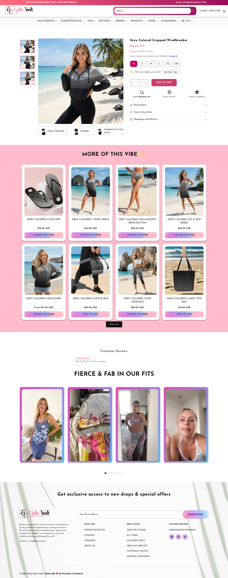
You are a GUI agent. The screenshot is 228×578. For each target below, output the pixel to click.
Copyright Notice (137, 551)
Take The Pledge (136, 530)
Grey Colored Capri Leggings (137, 300)
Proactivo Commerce (72, 573)
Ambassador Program (182, 530)
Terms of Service (137, 546)
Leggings (89, 541)
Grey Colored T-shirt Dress (90, 219)
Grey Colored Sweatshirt (43, 298)
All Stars (132, 535)
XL (168, 64)
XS (133, 64)
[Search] (193, 11)
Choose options (43, 235)
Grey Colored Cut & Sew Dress (184, 221)
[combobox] (152, 11)
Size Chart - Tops (170, 72)
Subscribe (195, 514)
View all (114, 324)
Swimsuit (89, 535)
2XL (177, 64)
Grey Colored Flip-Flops (44, 219)
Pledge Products (94, 530)
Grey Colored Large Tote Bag (184, 300)
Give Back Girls (136, 541)
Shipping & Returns (138, 556)
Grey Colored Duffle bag (90, 298)
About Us (89, 546)
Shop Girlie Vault (35, 573)
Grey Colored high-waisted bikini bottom (137, 221)
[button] (46, 21)
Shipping (133, 51)
